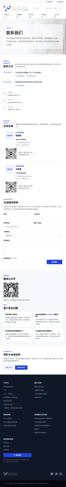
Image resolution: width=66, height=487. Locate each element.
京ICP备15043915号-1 (43, 484)
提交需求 (54, 262)
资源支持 (44, 15)
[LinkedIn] (52, 474)
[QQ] (56, 474)
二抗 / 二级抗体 (8, 394)
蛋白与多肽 (37, 383)
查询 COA (9, 368)
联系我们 (18, 455)
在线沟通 (60, 1)
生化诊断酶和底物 (39, 422)
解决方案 (31, 15)
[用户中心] (60, 8)
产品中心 (6, 15)
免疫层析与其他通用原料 (42, 426)
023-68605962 (19, 85)
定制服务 (19, 15)
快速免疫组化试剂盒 (9, 426)
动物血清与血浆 (8, 404)
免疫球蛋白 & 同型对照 (10, 397)
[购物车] (56, 8)
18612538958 (21, 139)
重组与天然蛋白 (39, 387)
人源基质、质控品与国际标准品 (13, 408)
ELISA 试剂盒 (7, 418)
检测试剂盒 (6, 415)
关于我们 (56, 15)
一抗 (4, 390)
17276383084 (21, 173)
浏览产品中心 (21, 367)
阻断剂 (36, 429)
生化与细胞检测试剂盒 (10, 422)
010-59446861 (19, 76)
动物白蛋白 (37, 397)
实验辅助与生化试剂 (40, 415)
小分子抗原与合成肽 (40, 394)
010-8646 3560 (31, 76)
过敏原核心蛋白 (39, 390)
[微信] (61, 474)
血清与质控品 (7, 401)
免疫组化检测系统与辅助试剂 (43, 418)
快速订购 (49, 1)
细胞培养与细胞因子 (40, 433)
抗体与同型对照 (8, 387)
